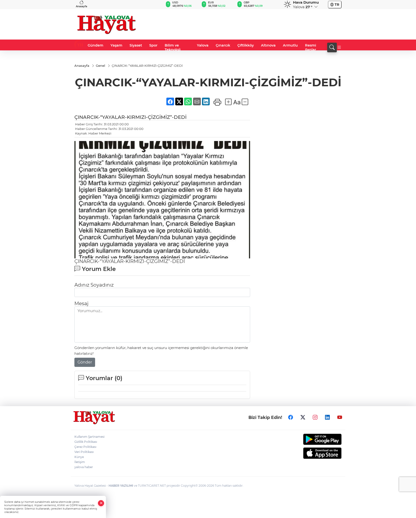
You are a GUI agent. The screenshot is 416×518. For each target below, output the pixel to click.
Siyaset (136, 45)
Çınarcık (223, 45)
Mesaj (81, 303)
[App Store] (311, 453)
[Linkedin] (327, 417)
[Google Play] (311, 439)
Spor (153, 45)
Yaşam (116, 45)
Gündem (95, 45)
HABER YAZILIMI (121, 485)
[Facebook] (290, 417)
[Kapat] (101, 503)
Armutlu (290, 45)
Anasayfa (81, 6)
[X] (303, 417)
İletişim (79, 462)
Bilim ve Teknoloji (173, 47)
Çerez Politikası (85, 447)
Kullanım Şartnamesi (89, 436)
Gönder (85, 362)
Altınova (268, 45)
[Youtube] (339, 417)
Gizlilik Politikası (85, 442)
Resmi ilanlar (310, 47)
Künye (79, 457)
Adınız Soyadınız (94, 285)
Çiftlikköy (245, 45)
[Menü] (339, 47)
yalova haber (83, 467)
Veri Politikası (84, 452)
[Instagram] (315, 417)
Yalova (202, 45)
